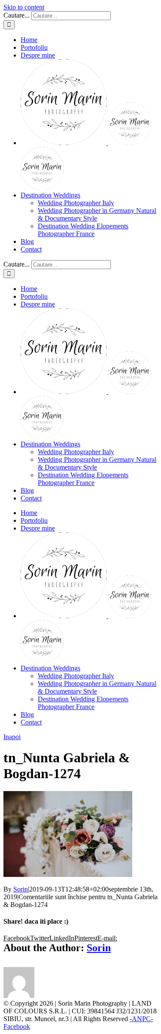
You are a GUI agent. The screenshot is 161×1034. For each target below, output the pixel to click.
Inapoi (12, 736)
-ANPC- (141, 1018)
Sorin (20, 889)
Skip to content (23, 7)
